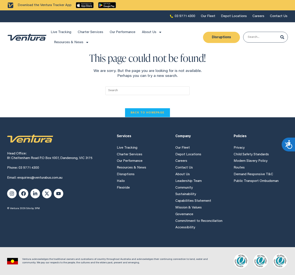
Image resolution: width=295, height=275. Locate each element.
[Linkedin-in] (35, 193)
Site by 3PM (33, 208)
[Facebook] (23, 193)
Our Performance (122, 32)
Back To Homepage (148, 112)
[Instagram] (12, 193)
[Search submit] (282, 37)
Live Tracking (61, 32)
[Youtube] (58, 193)
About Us (149, 32)
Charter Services (90, 32)
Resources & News (68, 42)
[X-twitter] (47, 193)
